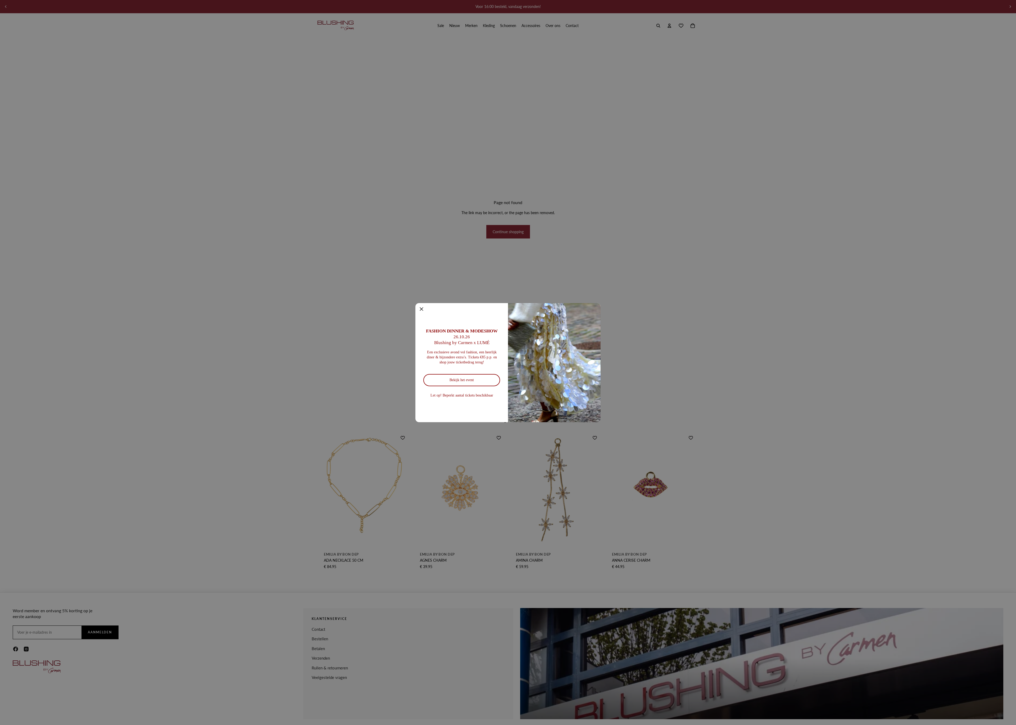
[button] (421, 309)
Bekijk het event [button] (462, 380)
